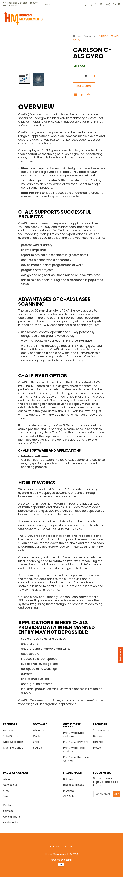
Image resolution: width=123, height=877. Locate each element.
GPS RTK (8, 730)
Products (89, 36)
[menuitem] (96, 4)
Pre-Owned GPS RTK (76, 742)
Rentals (8, 805)
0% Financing (11, 822)
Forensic (98, 742)
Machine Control (13, 747)
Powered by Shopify (61, 859)
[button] (75, 95)
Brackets (68, 791)
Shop (36, 742)
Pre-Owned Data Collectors (73, 734)
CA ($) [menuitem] (116, 4)
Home (77, 36)
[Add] (94, 76)
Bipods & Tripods (73, 785)
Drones (97, 736)
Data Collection (13, 742)
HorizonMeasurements (57, 854)
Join (116, 794)
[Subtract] (77, 76)
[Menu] (117, 18)
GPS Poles (69, 796)
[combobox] (62, 4)
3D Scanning (101, 730)
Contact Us (40, 736)
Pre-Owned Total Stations (74, 749)
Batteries (68, 779)
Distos (97, 747)
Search (37, 747)
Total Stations (11, 736)
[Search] (84, 4)
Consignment (11, 816)
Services (8, 811)
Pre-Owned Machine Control (76, 759)
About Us (39, 730)
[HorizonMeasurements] (23, 18)
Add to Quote (84, 86)
